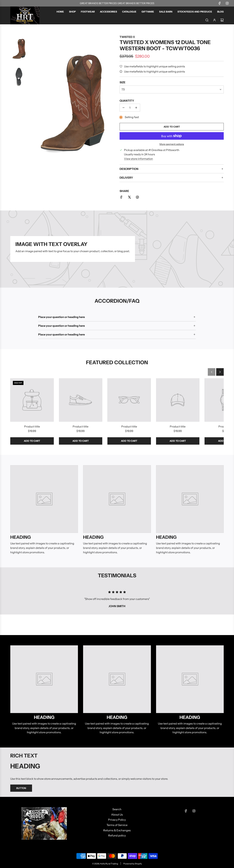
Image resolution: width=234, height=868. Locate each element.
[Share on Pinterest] (137, 197)
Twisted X (127, 37)
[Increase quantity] (136, 107)
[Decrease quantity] (123, 107)
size (122, 82)
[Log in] (214, 20)
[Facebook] (219, 3)
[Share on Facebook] (121, 197)
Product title (32, 426)
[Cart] (222, 20)
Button (21, 788)
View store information (138, 158)
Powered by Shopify (132, 863)
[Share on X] (129, 197)
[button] (211, 372)
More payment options (171, 144)
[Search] (207, 20)
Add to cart (32, 440)
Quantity (127, 100)
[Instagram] (227, 3)
